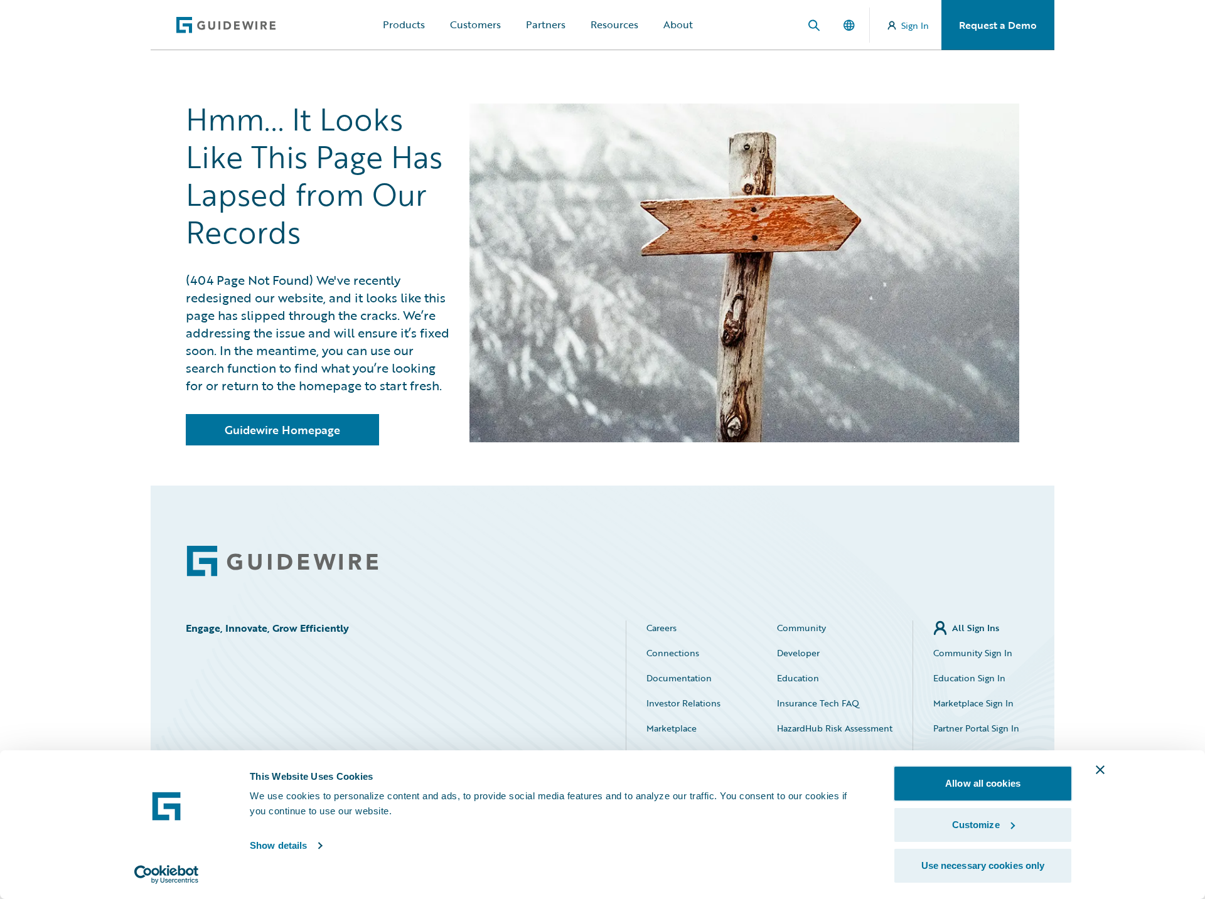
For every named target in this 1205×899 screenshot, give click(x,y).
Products (404, 24)
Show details (278, 845)
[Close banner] (1100, 769)
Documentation (679, 677)
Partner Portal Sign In (976, 728)
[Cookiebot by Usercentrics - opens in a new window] (167, 874)
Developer (798, 652)
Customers (475, 24)
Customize (976, 824)
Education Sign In (969, 677)
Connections (672, 652)
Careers (661, 627)
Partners (545, 24)
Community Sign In (972, 652)
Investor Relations (683, 703)
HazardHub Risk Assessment (834, 728)
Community (801, 627)
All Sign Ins (975, 627)
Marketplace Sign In (973, 703)
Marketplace (671, 728)
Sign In (915, 25)
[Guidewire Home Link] (282, 561)
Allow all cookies (982, 783)
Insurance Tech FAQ (818, 703)
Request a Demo (998, 25)
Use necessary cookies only (983, 865)
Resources (614, 24)
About (678, 24)
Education (798, 677)
